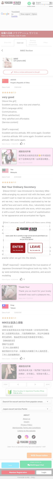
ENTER (17, 248)
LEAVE (35, 248)
